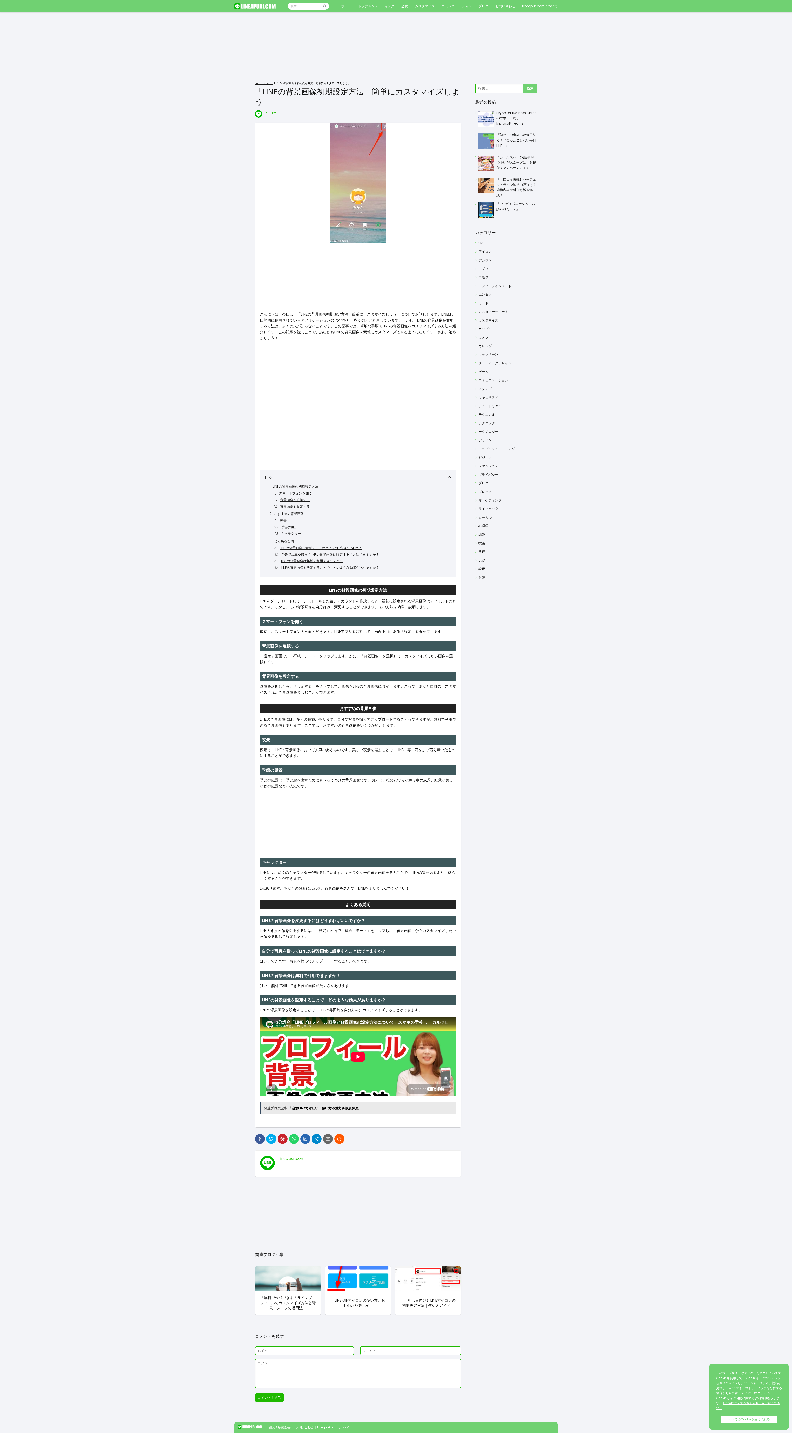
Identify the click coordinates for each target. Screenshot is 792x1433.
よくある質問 (284, 541)
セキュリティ (488, 397)
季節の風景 (289, 527)
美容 (481, 560)
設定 (481, 568)
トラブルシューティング (376, 6)
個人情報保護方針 (280, 1427)
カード (483, 303)
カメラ (483, 337)
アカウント (486, 260)
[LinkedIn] (305, 1139)
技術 (481, 543)
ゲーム (483, 371)
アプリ (483, 269)
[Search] (324, 6)
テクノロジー (488, 431)
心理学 (483, 526)
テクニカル (486, 414)
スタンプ (485, 388)
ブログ (483, 6)
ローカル (485, 517)
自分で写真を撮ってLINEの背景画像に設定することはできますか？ (330, 554)
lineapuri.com (275, 112)
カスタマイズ (425, 6)
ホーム (346, 6)
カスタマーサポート (493, 311)
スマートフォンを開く (295, 493)
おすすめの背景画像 (289, 513)
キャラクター (291, 533)
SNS (481, 243)
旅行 (481, 551)
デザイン (485, 440)
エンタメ (485, 294)
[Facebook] (260, 1139)
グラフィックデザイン (495, 363)
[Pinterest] (283, 1139)
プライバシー (488, 474)
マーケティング (490, 500)
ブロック (485, 491)
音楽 (481, 577)
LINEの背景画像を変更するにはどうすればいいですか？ (321, 548)
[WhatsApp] (294, 1139)
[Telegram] (317, 1139)
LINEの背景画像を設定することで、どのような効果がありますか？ (330, 567)
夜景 (283, 520)
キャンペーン (488, 354)
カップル (485, 329)
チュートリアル (490, 406)
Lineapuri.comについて (540, 6)
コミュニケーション (456, 6)
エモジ (483, 277)
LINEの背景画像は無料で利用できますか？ (312, 561)
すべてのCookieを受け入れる (749, 1419)
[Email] (328, 1139)
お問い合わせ (505, 6)
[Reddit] (339, 1139)
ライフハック (488, 508)
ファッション (488, 466)
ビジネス (485, 457)
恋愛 (404, 6)
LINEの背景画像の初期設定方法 (295, 486)
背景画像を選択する (295, 500)
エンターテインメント (495, 286)
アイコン (485, 251)
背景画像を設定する (295, 506)
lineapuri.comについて (333, 1427)
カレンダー (486, 346)
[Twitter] (271, 1139)
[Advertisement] (396, 47)
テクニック (486, 423)
